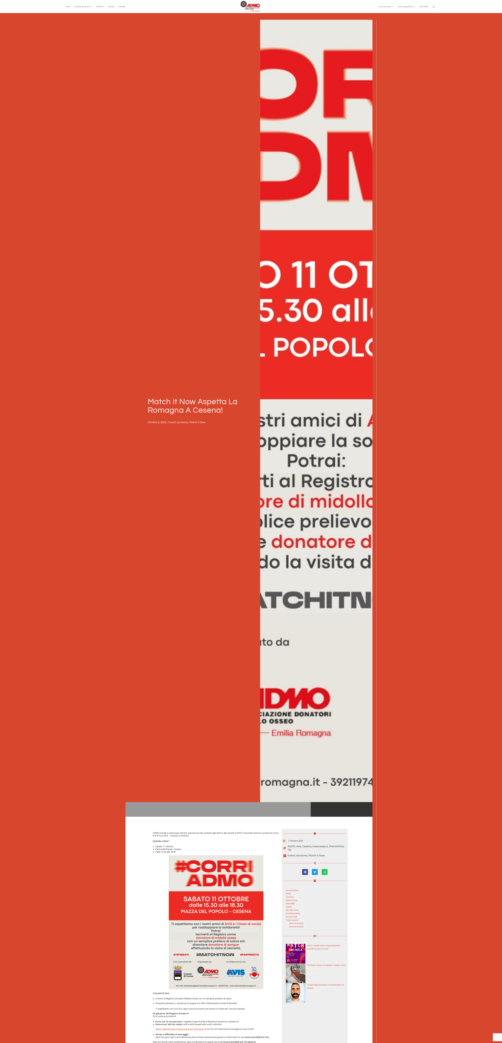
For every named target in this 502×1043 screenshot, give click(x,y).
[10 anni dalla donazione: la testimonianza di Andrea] (295, 993)
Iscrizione (182, 422)
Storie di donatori (296, 923)
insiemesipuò (320, 846)
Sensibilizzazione (293, 913)
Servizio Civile (291, 916)
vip (289, 849)
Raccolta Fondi (292, 910)
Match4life (290, 903)
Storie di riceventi (296, 926)
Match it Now (197, 422)
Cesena (306, 846)
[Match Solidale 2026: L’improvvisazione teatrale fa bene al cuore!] (295, 953)
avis (298, 846)
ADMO (291, 846)
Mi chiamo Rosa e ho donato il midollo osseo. (326, 965)
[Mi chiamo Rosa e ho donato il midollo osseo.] (295, 973)
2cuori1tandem (292, 890)
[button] (305, 872)
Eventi (172, 422)
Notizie (289, 907)
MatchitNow (336, 846)
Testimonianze (292, 920)
